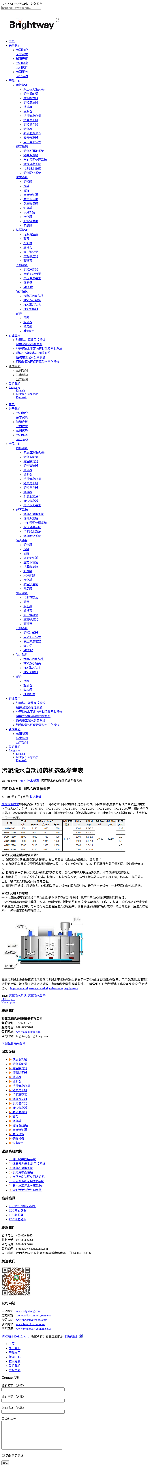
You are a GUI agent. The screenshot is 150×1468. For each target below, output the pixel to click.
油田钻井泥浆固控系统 (30, 339)
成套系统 (22, 146)
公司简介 (22, 49)
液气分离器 (30, 137)
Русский (21, 397)
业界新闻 (22, 379)
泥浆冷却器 (30, 269)
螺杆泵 (27, 247)
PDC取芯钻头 (32, 304)
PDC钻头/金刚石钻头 (22, 1206)
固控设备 (22, 85)
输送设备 (22, 230)
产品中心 (14, 80)
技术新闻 (22, 375)
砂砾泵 (27, 260)
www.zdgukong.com (28, 1031)
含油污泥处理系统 (35, 159)
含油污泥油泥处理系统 (25, 1190)
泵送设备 (16, 1134)
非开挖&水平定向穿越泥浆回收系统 (39, 348)
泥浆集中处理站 (21, 1172)
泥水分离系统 (32, 164)
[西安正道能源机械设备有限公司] (38, 31)
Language (14, 387)
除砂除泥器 (18, 1072)
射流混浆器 (18, 1112)
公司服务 (22, 71)
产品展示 (14, 1352)
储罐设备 (16, 1138)
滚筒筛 (27, 282)
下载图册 (7, 1043)
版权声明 (14, 1370)
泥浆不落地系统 (33, 150)
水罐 (26, 186)
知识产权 (22, 58)
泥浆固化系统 (32, 172)
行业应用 (14, 335)
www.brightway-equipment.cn (33, 1328)
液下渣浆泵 (30, 252)
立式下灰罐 (30, 199)
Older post (8, 999)
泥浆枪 (27, 129)
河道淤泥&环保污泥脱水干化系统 (37, 361)
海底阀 (27, 326)
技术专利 (14, 1361)
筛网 (26, 317)
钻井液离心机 (32, 115)
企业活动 (22, 76)
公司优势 (22, 67)
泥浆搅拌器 (30, 124)
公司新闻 (22, 370)
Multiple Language (27, 393)
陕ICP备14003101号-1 (15, 1336)
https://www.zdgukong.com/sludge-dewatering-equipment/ (44, 988)
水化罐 (27, 216)
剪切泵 (27, 243)
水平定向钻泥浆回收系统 (27, 1176)
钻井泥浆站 (30, 155)
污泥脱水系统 (32, 168)
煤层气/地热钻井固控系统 (27, 1163)
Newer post (8, 1002)
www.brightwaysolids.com (31, 1319)
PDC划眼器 (30, 309)
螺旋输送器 (30, 256)
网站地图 (71, 1336)
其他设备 (22, 265)
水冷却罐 (29, 212)
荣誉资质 (22, 54)
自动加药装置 (32, 273)
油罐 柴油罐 (18, 1125)
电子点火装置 (32, 142)
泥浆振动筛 (30, 93)
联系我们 (14, 383)
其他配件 (29, 331)
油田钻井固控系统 (22, 1159)
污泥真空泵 (30, 234)
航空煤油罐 (30, 221)
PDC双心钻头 (32, 300)
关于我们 (14, 45)
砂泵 (26, 238)
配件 (19, 313)
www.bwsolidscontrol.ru (30, 1324)
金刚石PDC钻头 (33, 295)
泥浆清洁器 (30, 102)
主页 (12, 41)
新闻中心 (14, 366)
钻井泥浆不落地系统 (29, 344)
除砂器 (27, 107)
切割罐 (27, 208)
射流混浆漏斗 (32, 133)
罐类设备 (22, 177)
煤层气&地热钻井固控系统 (33, 353)
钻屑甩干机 (30, 120)
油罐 (26, 190)
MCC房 (28, 287)
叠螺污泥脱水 (10, 804)
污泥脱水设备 (37, 995)
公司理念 (22, 63)
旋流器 (27, 322)
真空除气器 (30, 98)
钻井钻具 (22, 291)
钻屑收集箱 (30, 203)
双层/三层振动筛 (34, 89)
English (20, 390)
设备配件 (16, 1143)
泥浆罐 (27, 181)
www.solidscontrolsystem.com (34, 1315)
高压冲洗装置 (32, 278)
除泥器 (27, 111)
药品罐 (27, 225)
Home (21, 780)
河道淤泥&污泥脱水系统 (26, 1181)
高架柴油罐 (30, 194)
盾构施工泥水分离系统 (30, 357)
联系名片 (20, 1043)
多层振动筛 (18, 1059)
